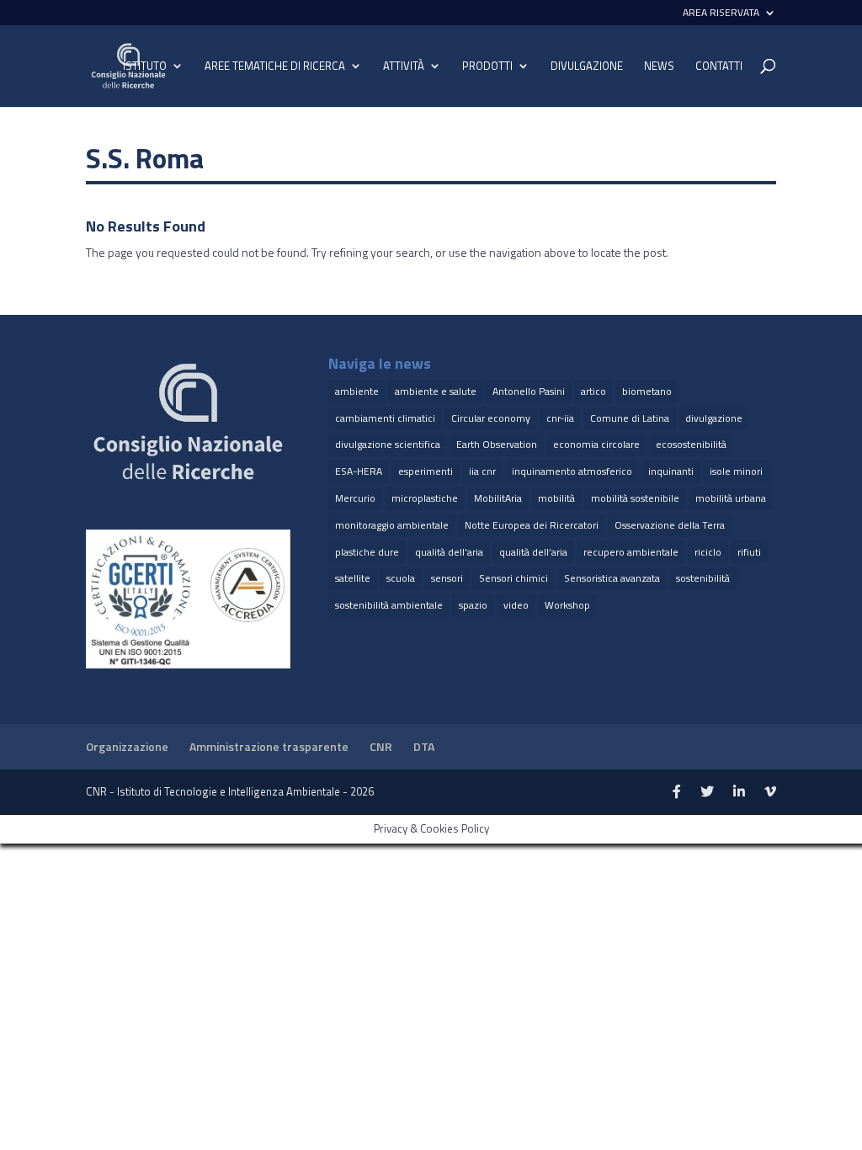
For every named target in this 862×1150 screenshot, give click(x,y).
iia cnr (482, 471)
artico (593, 391)
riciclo (707, 552)
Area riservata (721, 14)
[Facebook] (677, 792)
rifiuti (749, 552)
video (516, 605)
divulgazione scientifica (387, 444)
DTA (423, 746)
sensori (447, 578)
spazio (473, 605)
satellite (352, 578)
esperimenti (425, 471)
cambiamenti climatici (385, 418)
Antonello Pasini (528, 391)
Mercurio (355, 498)
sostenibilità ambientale (389, 605)
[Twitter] (707, 792)
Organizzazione (127, 746)
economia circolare (596, 444)
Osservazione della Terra (670, 525)
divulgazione (713, 418)
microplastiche (424, 498)
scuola (400, 578)
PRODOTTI (487, 67)
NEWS (659, 67)
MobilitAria (498, 498)
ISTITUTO (145, 67)
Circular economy (490, 418)
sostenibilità (703, 578)
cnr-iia (560, 418)
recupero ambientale (630, 552)
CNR (381, 746)
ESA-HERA (358, 471)
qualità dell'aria (449, 552)
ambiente (357, 391)
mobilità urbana (730, 498)
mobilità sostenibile (635, 498)
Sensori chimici (513, 578)
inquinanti (671, 471)
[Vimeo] (770, 792)
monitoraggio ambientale (392, 525)
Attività (403, 67)
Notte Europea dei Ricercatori (532, 525)
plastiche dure (367, 552)
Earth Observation (496, 444)
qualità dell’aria (533, 552)
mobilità (556, 498)
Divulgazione (587, 66)
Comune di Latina (629, 418)
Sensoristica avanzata (612, 578)
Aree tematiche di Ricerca (275, 67)
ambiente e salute (435, 391)
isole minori (736, 471)
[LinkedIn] (739, 792)
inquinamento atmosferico (572, 471)
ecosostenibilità (691, 444)
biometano (647, 391)
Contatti (718, 67)
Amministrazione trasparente (269, 746)
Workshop (567, 605)
